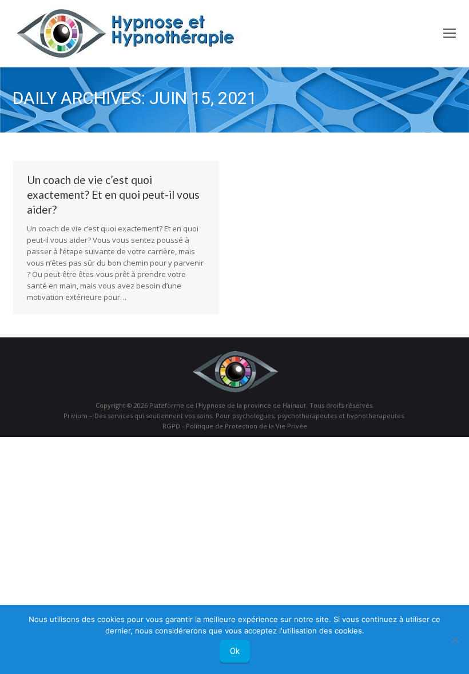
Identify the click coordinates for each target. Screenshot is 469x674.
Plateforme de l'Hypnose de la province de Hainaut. (228, 405)
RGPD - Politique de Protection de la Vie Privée (234, 426)
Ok (235, 651)
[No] (454, 639)
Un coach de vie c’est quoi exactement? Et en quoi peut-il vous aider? (113, 194)
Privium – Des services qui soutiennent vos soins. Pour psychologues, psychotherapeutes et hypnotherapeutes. (234, 415)
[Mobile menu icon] (450, 33)
